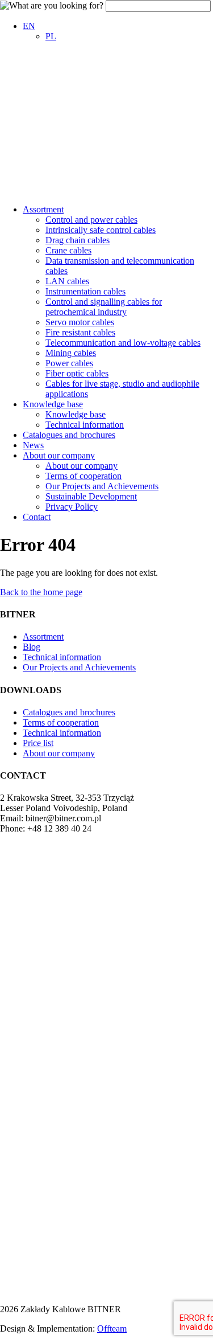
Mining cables (70, 353)
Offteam (112, 1328)
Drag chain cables (77, 240)
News (33, 445)
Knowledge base (53, 404)
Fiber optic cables (76, 373)
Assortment (43, 209)
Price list (38, 743)
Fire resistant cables (80, 332)
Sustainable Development (91, 496)
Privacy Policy (71, 506)
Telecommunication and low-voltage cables (123, 342)
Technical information (84, 424)
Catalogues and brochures (69, 435)
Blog (31, 647)
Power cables (69, 363)
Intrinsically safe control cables (100, 230)
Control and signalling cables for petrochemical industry (103, 307)
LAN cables (67, 281)
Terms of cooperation (83, 476)
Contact (37, 517)
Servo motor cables (79, 322)
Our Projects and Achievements (101, 486)
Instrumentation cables (85, 291)
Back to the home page (41, 592)
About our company (59, 455)
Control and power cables (91, 219)
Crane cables (68, 250)
